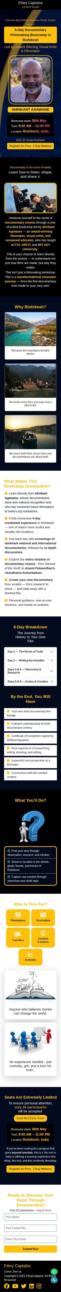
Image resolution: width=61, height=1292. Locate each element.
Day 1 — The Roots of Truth (25, 651)
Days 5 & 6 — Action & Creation (28, 681)
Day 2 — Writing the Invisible (26, 660)
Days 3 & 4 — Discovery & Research (24, 671)
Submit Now (30, 1249)
